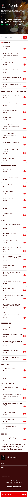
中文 (15, 30)
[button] (14, 48)
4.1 (3, 17)
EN (12, 30)
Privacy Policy (4, 472)
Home (2, 463)
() (16, 19)
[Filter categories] (25, 37)
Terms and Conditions (6, 476)
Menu (2, 467)
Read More (4, 13)
